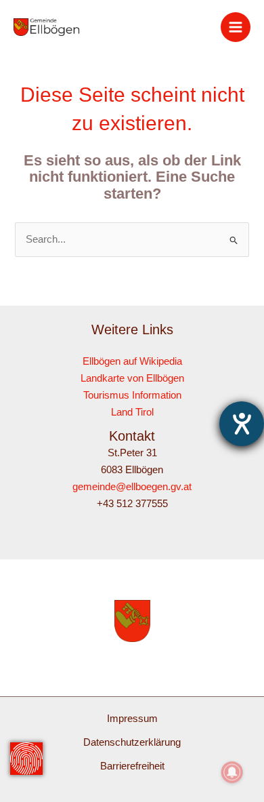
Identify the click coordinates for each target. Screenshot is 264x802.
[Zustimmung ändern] (26, 758)
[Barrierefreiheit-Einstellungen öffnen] (241, 423)
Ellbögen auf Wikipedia (132, 361)
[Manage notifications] (232, 772)
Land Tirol (132, 412)
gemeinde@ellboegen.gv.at (132, 486)
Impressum (132, 718)
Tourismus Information (132, 395)
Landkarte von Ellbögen (132, 378)
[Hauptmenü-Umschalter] (235, 27)
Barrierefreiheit (132, 766)
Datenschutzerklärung (132, 742)
